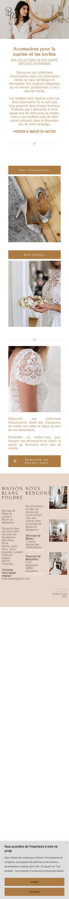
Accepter (34, 882)
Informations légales (61, 590)
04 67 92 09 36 (34, 574)
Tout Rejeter (34, 891)
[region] (34, 870)
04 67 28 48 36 (34, 550)
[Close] (66, 843)
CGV (65, 591)
